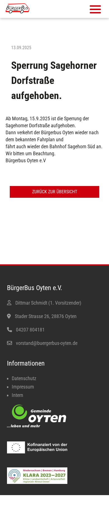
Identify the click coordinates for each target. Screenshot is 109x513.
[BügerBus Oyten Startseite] (17, 12)
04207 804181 (30, 330)
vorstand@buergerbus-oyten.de (46, 343)
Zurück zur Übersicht (54, 191)
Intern (17, 395)
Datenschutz (24, 378)
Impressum (23, 387)
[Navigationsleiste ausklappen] (95, 9)
